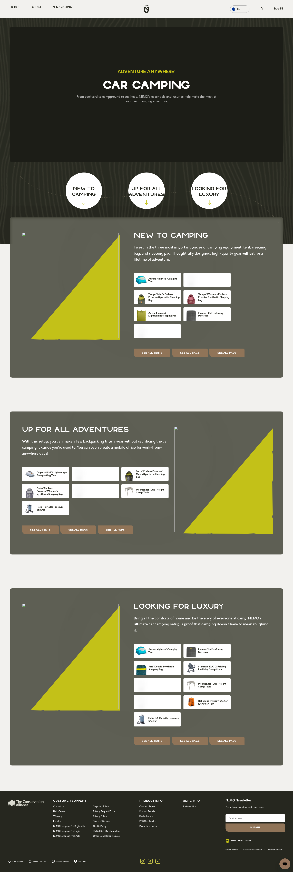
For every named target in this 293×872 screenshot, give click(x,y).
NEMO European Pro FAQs (66, 836)
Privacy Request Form (104, 811)
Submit (255, 827)
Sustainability (189, 807)
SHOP (14, 7)
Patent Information (148, 826)
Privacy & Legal (232, 849)
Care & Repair (18, 861)
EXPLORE (36, 7)
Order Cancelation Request (106, 836)
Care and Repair (147, 807)
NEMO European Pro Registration (69, 826)
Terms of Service (101, 821)
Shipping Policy (101, 807)
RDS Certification (147, 821)
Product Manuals (39, 861)
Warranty (57, 816)
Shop (157, 283)
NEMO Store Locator (241, 840)
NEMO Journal (63, 7)
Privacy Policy (100, 816)
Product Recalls (147, 811)
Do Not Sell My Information (106, 831)
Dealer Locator (146, 816)
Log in (278, 9)
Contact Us (58, 807)
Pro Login (82, 861)
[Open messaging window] (284, 863)
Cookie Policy (99, 826)
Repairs (57, 821)
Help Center (59, 811)
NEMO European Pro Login (66, 831)
